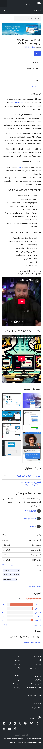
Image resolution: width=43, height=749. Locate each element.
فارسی (32, 718)
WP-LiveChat (30, 47)
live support (7, 575)
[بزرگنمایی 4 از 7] (17, 396)
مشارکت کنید (15, 676)
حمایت (16, 684)
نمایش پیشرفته (35, 586)
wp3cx (33, 526)
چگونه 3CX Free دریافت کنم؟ (29, 476)
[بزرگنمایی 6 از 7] (17, 426)
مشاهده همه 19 (7, 565)
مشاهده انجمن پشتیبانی (32, 642)
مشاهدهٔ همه (7, 625)
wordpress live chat (10, 579)
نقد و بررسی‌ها (32, 68)
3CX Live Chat (17, 102)
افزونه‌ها (17, 664)
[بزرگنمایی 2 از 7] (37, 413)
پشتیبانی (35, 86)
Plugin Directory (35, 10)
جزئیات (35, 62)
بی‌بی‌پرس (36, 703)
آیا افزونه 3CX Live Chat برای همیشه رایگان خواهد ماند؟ (29, 483)
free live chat (15, 570)
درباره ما (37, 656)
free (19, 167)
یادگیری (38, 676)
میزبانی (38, 664)
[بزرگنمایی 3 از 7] (37, 434)
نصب (36, 74)
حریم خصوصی (35, 668)
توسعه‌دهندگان (35, 684)
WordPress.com (33, 695)
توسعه (35, 80)
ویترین (18, 656)
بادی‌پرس (36, 707)
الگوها (18, 668)
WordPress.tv (34, 688)
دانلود (37, 53)
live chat (6, 570)
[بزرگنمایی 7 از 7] (17, 443)
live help (16, 575)
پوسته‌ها (17, 660)
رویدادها (17, 680)
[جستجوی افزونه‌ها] (16, 18)
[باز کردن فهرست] (3, 3)
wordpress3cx (30, 518)
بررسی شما (36, 625)
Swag (16, 688)
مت (38, 699)
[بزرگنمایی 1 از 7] (37, 396)
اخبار (39, 660)
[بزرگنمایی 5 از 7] (17, 413)
